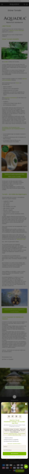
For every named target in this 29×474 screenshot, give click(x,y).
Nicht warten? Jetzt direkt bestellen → (14, 443)
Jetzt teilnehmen (14, 453)
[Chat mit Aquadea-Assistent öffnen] (26, 466)
